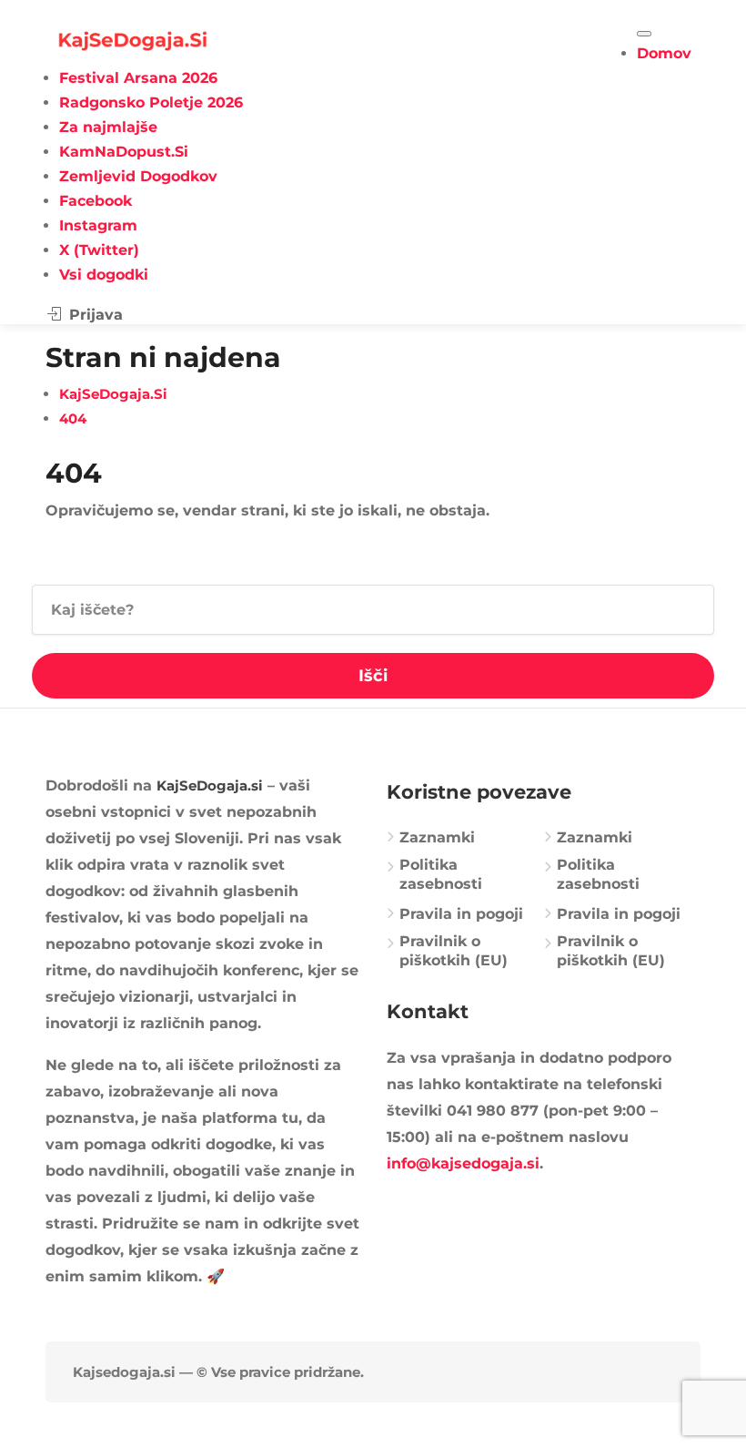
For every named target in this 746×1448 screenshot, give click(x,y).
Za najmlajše (108, 127)
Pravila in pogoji (461, 914)
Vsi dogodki (103, 274)
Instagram (98, 225)
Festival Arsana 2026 (138, 78)
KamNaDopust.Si (123, 151)
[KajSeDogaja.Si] (132, 39)
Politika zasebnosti (440, 874)
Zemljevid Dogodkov (138, 176)
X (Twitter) (99, 250)
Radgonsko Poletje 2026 (151, 102)
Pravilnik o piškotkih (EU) (453, 951)
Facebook (95, 200)
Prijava (94, 314)
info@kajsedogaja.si (463, 1163)
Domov (664, 53)
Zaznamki (437, 837)
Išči (373, 676)
